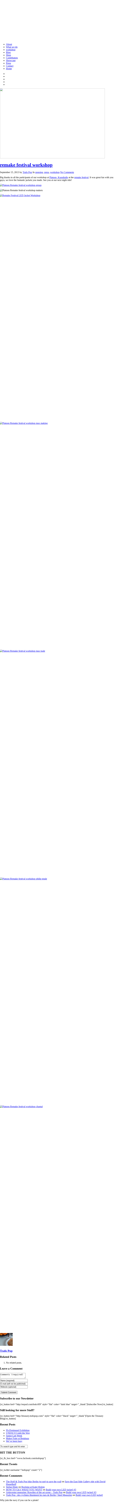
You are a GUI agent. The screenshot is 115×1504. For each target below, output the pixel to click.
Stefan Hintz (12, 1487)
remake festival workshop (26, 165)
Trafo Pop (57, 1)
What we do (12, 47)
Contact (9, 66)
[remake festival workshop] (52, 157)
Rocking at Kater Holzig (33, 1487)
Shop (8, 55)
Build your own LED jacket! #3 (61, 1489)
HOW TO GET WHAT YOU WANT (24, 1489)
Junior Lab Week (14, 1435)
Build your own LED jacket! (89, 1495)
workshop (10, 49)
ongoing (39, 172)
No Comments (67, 172)
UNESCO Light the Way (18, 1433)
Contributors (12, 57)
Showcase (11, 60)
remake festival (81, 177)
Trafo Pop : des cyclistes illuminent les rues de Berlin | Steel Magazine (39, 1495)
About (9, 44)
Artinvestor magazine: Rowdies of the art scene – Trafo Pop (34, 1492)
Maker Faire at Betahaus (17, 1438)
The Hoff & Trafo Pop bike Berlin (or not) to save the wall (33, 1481)
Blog (8, 52)
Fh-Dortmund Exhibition (17, 1430)
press (46, 172)
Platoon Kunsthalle (58, 177)
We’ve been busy (14, 1441)
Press (8, 63)
